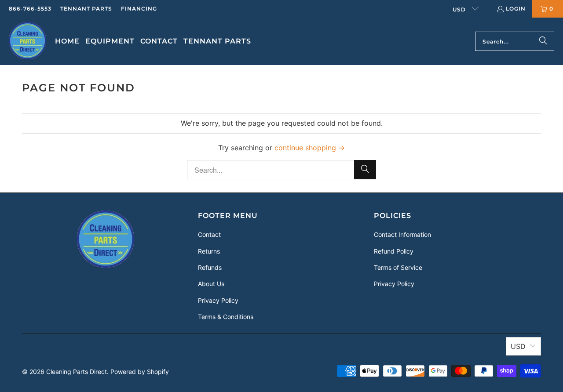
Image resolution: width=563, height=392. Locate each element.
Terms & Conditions (225, 316)
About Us (211, 283)
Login (516, 8)
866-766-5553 (30, 8)
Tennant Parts (86, 8)
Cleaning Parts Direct (76, 371)
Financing (139, 8)
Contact (209, 234)
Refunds (210, 267)
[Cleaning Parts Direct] (27, 41)
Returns (209, 251)
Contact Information (402, 234)
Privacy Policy (218, 300)
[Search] (543, 41)
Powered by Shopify (139, 371)
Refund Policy (393, 251)
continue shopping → (309, 147)
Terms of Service (398, 267)
